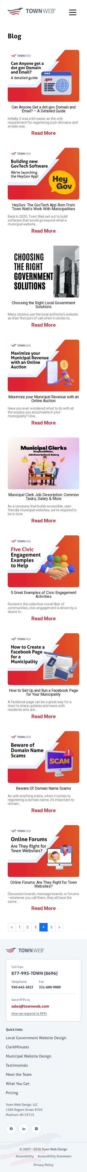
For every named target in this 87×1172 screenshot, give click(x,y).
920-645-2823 (22, 987)
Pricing (12, 1093)
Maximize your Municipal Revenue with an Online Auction (43, 399)
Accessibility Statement (55, 1156)
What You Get (17, 1083)
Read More (43, 133)
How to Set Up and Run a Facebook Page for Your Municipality (43, 692)
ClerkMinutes (17, 1047)
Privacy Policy (43, 1165)
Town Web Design (54, 1149)
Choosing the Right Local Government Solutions (43, 305)
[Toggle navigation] (72, 12)
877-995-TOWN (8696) (34, 973)
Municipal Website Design (28, 1056)
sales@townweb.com (30, 1006)
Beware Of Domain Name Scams (43, 788)
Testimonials (17, 1065)
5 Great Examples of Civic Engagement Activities (43, 594)
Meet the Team (19, 1074)
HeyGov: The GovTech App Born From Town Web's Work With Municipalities (43, 207)
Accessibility (25, 1156)
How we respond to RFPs (29, 1013)
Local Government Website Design (36, 1038)
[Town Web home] (25, 950)
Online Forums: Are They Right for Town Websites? (43, 884)
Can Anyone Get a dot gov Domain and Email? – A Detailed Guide (44, 109)
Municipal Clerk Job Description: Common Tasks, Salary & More (43, 496)
